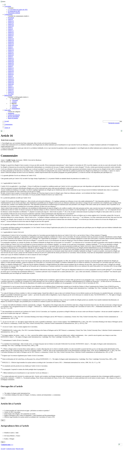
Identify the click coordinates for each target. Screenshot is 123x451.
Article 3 (10, 47)
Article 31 (11, 90)
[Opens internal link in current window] (120, 445)
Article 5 (10, 66)
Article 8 (10, 19)
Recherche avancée (114, 123)
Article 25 (11, 32)
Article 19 (11, 50)
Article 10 (11, 39)
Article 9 (10, 29)
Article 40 (11, 26)
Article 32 (11, 24)
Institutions (11, 113)
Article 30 (11, 81)
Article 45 (11, 74)
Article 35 (11, 53)
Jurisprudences (16, 108)
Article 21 (11, 69)
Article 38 (11, 82)
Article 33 (11, 34)
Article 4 (10, 56)
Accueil (6, 121)
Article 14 (11, 77)
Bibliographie (8, 95)
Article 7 (10, 85)
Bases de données (13, 118)
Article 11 (11, 48)
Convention (7, 6)
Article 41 (11, 35)
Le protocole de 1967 (14, 11)
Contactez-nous (10, 448)
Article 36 (11, 63)
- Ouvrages (15, 100)
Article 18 (11, 40)
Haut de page (20, 448)
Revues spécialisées (13, 116)
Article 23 (11, 89)
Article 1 (10, 27)
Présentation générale (14, 13)
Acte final (11, 94)
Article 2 (10, 37)
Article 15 (11, 87)
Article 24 (11, 22)
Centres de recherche (14, 115)
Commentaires (8, 14)
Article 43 (11, 55)
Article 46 (11, 84)
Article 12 (11, 58)
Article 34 (11, 43)
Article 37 (11, 73)
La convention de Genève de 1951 (18, 9)
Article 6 (10, 76)
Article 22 (11, 79)
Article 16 (11, 21)
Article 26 (11, 42)
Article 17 (11, 30)
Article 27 (11, 51)
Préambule (11, 17)
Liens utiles (7, 110)
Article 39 (11, 92)
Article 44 (11, 64)
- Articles (14, 102)
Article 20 (11, 60)
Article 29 (11, 71)
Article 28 (11, 61)
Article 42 (11, 45)
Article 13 (11, 68)
